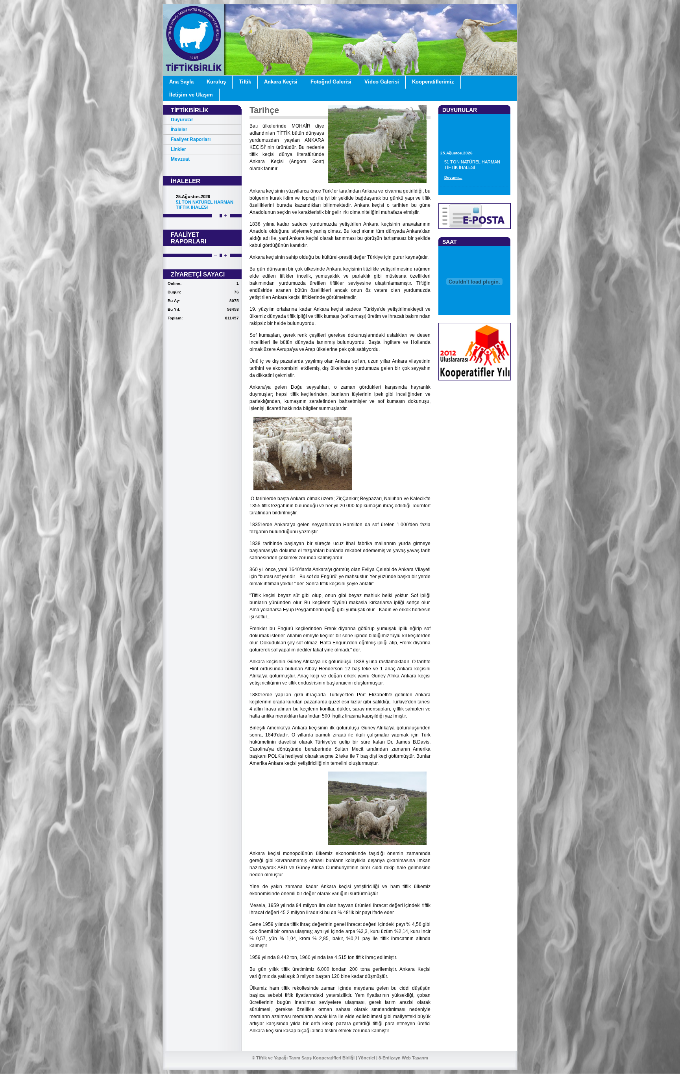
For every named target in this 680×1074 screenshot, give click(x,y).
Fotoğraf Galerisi (330, 82)
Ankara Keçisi (281, 82)
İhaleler (179, 129)
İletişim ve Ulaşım (191, 95)
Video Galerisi (381, 82)
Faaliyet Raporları (191, 139)
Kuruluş (216, 82)
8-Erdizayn (390, 1057)
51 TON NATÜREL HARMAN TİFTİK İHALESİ (204, 205)
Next (225, 216)
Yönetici (366, 1057)
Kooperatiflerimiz (433, 82)
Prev (215, 216)
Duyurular (182, 119)
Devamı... (453, 145)
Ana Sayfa (181, 82)
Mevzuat (180, 159)
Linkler (178, 149)
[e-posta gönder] (474, 228)
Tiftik (245, 82)
